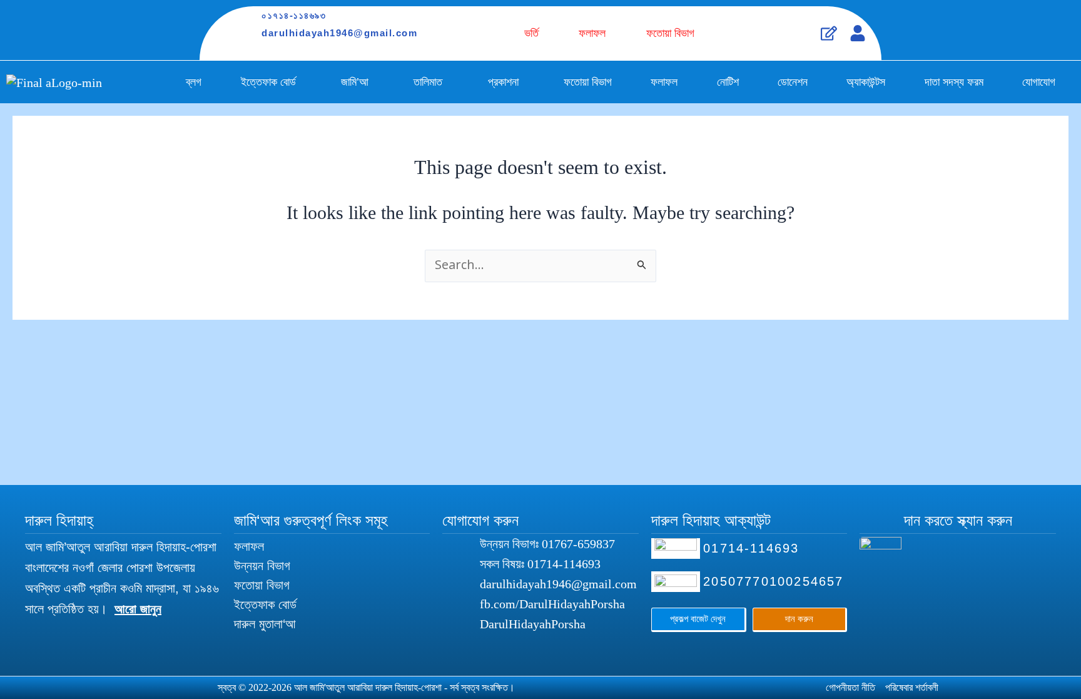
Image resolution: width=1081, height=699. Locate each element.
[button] (271, 82)
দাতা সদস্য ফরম (954, 82)
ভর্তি (531, 33)
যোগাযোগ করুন (480, 520)
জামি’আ (354, 82)
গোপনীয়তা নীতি (850, 687)
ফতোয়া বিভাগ (670, 33)
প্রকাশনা (503, 82)
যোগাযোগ (1038, 82)
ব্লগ (193, 82)
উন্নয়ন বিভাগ (262, 566)
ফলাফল (592, 33)
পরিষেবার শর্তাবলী (911, 687)
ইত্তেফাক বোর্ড (268, 82)
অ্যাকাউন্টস (865, 82)
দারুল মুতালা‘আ (265, 624)
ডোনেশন (793, 82)
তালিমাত (428, 82)
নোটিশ (728, 82)
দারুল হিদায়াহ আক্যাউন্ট (711, 520)
